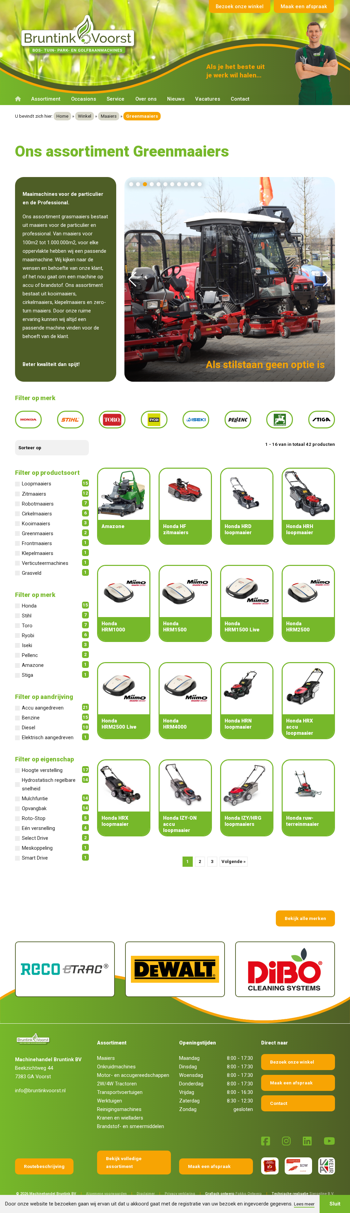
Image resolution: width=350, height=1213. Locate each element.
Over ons (146, 99)
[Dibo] (211, 969)
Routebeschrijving (44, 1166)
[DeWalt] (101, 969)
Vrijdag (186, 1092)
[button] (131, 184)
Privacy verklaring (180, 1194)
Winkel (84, 116)
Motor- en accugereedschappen (133, 1075)
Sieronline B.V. (321, 1194)
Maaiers (109, 116)
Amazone (113, 526)
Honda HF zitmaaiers (175, 529)
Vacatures (207, 99)
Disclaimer (146, 1194)
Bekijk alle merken (305, 918)
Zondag (188, 1109)
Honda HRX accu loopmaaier (299, 727)
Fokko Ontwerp (248, 1194)
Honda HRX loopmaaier (115, 821)
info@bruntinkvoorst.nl (40, 1090)
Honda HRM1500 (175, 626)
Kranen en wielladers (120, 1118)
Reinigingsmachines (119, 1109)
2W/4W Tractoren (117, 1084)
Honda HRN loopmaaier (238, 724)
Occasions (83, 99)
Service (115, 99)
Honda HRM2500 (298, 626)
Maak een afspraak (304, 6)
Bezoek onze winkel (240, 6)
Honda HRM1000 (113, 626)
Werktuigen (109, 1101)
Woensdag (191, 1075)
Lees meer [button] (304, 1204)
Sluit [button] (334, 1204)
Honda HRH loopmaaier (299, 529)
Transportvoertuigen (120, 1092)
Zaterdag (189, 1101)
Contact (240, 99)
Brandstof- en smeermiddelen (130, 1126)
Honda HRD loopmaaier (238, 529)
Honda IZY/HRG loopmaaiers (243, 821)
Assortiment (45, 99)
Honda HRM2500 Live (119, 724)
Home (62, 116)
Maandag (189, 1058)
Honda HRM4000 (175, 724)
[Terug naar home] (79, 34)
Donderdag (191, 1084)
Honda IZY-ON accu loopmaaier (180, 824)
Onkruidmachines (116, 1067)
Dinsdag (188, 1067)
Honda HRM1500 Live (242, 626)
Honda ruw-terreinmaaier (302, 821)
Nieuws (176, 99)
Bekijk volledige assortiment (124, 1162)
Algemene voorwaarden (106, 1194)
